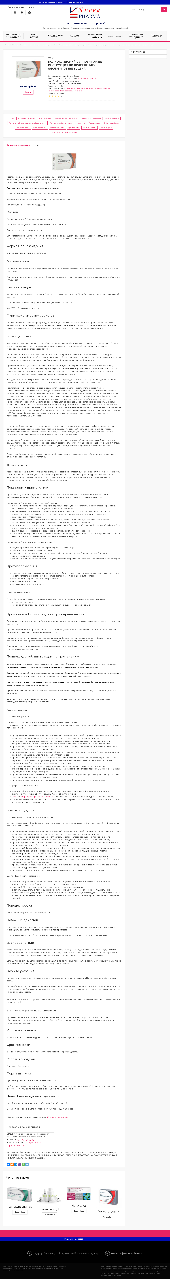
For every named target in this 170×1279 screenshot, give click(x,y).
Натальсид (79, 1205)
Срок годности (73, 128)
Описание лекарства (18, 145)
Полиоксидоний (57, 1117)
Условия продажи (89, 128)
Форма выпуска (106, 128)
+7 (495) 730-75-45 (26, 1140)
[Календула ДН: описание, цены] (49, 1195)
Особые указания (39, 128)
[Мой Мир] (15, 1164)
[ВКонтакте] (8, 1164)
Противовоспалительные (71, 91)
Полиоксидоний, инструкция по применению (67, 123)
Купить (28, 92)
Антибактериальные (89, 88)
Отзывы (36, 145)
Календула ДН (49, 1209)
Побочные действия (112, 123)
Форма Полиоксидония (26, 118)
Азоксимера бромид (87, 78)
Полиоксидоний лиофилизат (26, 1206)
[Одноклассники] (12, 1164)
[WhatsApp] (23, 1164)
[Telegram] (27, 1164)
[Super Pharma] (85, 13)
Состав (11, 118)
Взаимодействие (23, 128)
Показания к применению (91, 118)
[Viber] (19, 1164)
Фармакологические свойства (66, 118)
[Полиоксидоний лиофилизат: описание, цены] (20, 1194)
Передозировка (94, 123)
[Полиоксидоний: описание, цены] (108, 1197)
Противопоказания (112, 118)
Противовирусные (72, 88)
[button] (15, 12)
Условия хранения (57, 128)
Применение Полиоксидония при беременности (27, 123)
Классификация (45, 118)
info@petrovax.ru (34, 1143)
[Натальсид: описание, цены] (79, 1193)
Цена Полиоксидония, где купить (64, 132)
